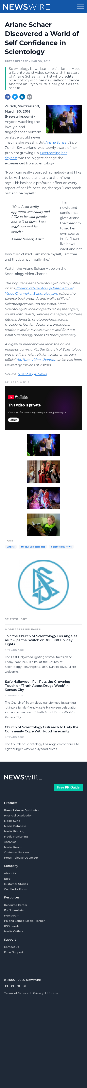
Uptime (52, 993)
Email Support (13, 952)
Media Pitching (14, 831)
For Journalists (14, 910)
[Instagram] (24, 986)
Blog (7, 878)
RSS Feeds (11, 926)
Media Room (12, 847)
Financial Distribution (18, 815)
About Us (10, 873)
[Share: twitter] (15, 97)
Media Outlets (13, 931)
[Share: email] (29, 97)
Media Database (15, 826)
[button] (80, 6)
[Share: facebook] (7, 97)
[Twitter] (12, 986)
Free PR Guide (68, 787)
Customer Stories (16, 884)
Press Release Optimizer (21, 857)
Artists (11, 547)
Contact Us (11, 946)
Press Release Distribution (22, 810)
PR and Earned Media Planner (24, 920)
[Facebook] (6, 986)
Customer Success (17, 852)
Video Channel (35, 360)
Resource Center (15, 905)
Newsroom (11, 915)
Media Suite (12, 820)
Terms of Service (16, 993)
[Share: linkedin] (22, 97)
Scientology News (32, 374)
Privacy (38, 993)
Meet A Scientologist (33, 547)
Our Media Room (15, 889)
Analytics (10, 841)
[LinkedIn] (18, 986)
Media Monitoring (16, 836)
